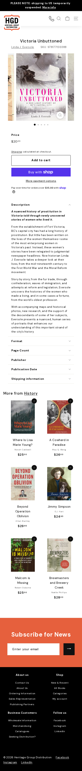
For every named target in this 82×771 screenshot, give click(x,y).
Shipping (16, 151)
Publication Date (24, 369)
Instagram (60, 726)
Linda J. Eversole (22, 47)
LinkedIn (60, 731)
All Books (59, 688)
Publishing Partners (22, 704)
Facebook (60, 720)
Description (20, 204)
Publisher (18, 360)
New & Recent (60, 682)
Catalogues (22, 731)
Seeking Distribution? (22, 736)
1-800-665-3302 (51, 18)
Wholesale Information (22, 720)
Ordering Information (22, 693)
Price (15, 135)
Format (16, 341)
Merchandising (22, 726)
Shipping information (27, 379)
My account (60, 698)
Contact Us (22, 682)
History (30, 393)
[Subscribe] (69, 649)
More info (49, 7)
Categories (60, 693)
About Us (22, 688)
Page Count (20, 350)
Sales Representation (22, 698)
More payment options (41, 181)
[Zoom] (60, 115)
